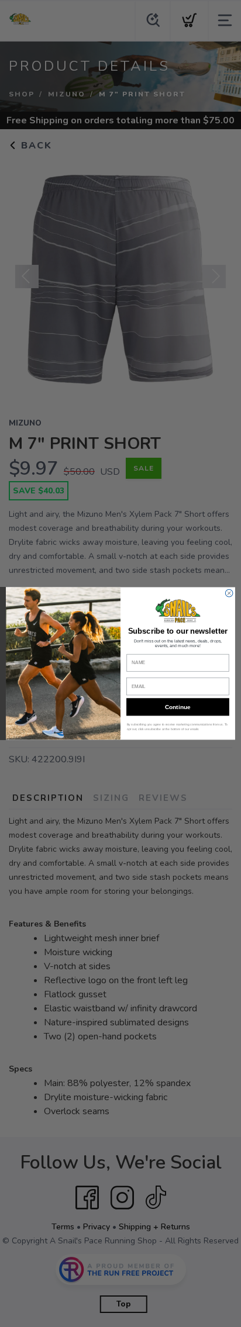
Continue (177, 707)
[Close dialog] (229, 593)
